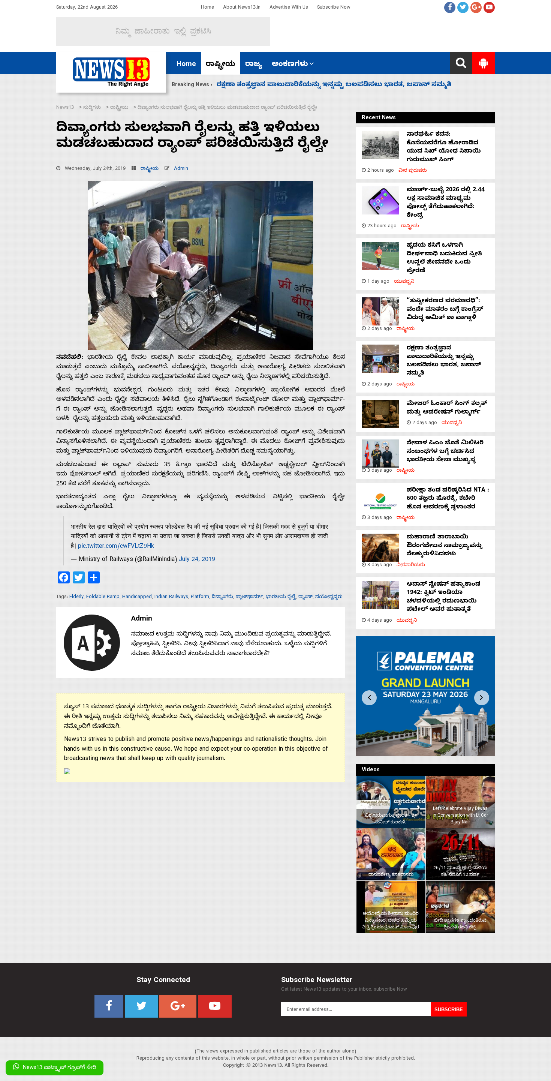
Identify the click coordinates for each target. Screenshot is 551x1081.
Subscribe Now (333, 8)
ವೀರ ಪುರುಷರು (412, 171)
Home (207, 8)
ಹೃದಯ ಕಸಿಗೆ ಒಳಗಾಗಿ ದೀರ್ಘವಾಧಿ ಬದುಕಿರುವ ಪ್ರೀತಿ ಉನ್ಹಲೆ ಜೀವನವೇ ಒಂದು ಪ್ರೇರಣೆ (444, 258)
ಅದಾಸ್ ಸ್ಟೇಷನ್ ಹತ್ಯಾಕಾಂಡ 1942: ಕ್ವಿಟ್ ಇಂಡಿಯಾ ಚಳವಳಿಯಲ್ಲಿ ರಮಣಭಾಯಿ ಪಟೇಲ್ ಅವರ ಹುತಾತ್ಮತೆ (443, 597)
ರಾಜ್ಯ (253, 65)
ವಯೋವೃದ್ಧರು (329, 597)
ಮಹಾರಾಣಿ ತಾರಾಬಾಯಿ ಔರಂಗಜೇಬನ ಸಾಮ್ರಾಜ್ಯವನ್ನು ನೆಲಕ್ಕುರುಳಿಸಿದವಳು (444, 546)
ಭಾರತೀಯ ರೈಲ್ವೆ (281, 597)
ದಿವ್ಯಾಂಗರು (222, 597)
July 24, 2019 (197, 560)
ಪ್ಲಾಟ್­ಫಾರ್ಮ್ (249, 597)
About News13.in (242, 8)
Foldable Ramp (103, 597)
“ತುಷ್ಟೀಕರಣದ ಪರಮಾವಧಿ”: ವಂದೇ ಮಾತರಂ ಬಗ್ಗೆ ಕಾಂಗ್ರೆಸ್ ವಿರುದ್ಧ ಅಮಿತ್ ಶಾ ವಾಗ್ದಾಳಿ (445, 309)
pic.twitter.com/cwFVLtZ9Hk (116, 547)
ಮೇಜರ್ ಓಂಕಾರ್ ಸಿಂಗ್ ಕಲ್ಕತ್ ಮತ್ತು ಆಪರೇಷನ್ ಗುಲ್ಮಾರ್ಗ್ (447, 408)
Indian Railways (171, 597)
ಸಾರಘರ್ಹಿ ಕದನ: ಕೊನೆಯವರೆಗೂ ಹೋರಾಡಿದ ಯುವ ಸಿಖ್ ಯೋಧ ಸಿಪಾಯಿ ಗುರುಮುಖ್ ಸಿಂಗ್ (444, 147)
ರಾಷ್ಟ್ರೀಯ (220, 65)
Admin (181, 169)
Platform (200, 597)
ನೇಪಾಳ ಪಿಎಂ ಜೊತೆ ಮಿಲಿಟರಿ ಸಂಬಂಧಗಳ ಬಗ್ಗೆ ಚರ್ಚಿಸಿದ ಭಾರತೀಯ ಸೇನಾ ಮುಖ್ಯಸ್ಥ (445, 452)
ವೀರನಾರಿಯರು (411, 565)
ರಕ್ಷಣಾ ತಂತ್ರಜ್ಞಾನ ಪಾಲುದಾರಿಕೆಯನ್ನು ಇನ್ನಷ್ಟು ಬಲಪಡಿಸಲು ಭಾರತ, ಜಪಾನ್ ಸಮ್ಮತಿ (444, 361)
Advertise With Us (289, 8)
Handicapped (137, 597)
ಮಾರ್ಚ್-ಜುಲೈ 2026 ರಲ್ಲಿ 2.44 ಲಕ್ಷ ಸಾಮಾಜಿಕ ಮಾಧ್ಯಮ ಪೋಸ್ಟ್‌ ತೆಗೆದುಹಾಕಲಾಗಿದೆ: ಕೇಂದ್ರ (446, 203)
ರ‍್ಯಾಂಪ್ (305, 597)
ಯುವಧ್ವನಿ (404, 282)
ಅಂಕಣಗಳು (290, 65)
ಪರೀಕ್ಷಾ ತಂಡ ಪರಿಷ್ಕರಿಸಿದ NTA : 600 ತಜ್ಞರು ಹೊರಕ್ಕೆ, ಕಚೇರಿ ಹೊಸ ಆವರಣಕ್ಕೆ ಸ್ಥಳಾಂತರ (340, 85)
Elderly (76, 597)
